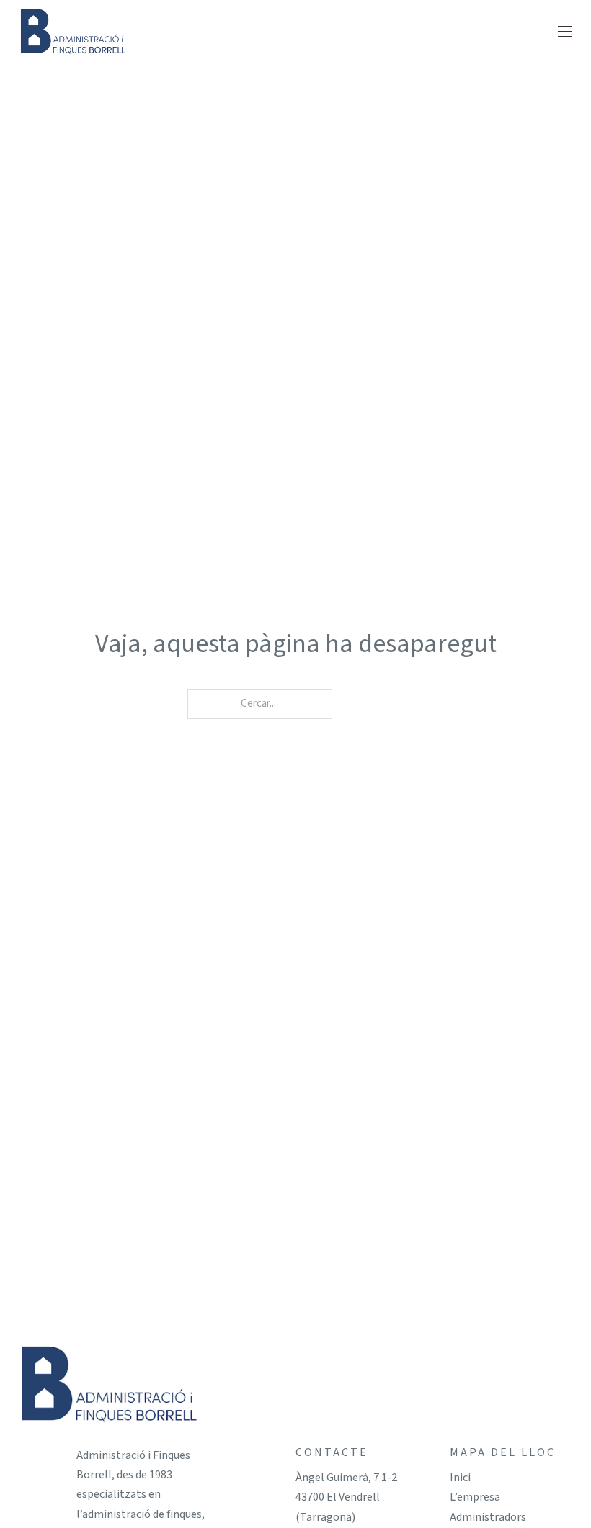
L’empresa (475, 1497)
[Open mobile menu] (565, 31)
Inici (460, 1478)
